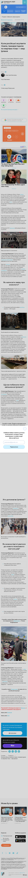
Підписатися (14, 447)
